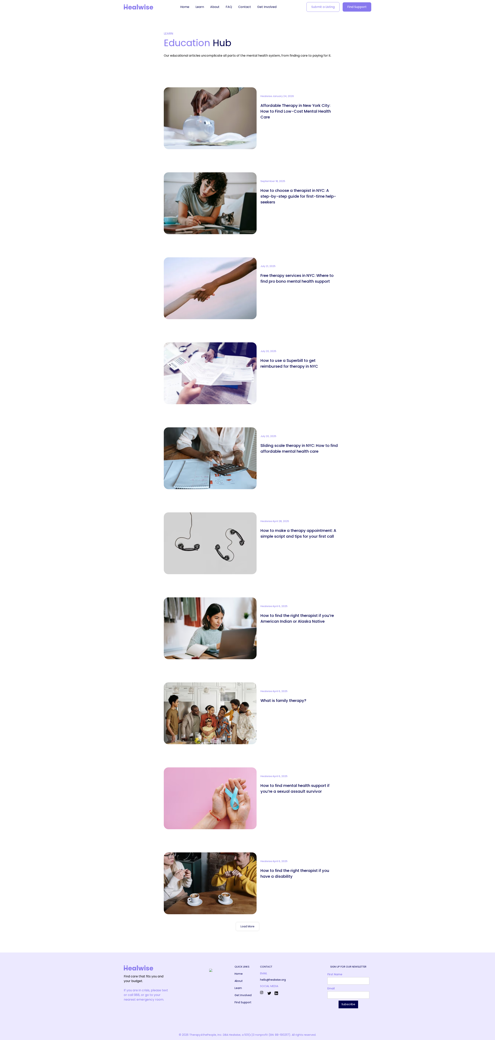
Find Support (357, 7)
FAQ (229, 7)
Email (331, 988)
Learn (199, 7)
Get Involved (267, 7)
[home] (138, 7)
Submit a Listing (323, 7)
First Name (334, 974)
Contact (244, 7)
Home (184, 7)
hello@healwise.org (273, 980)
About (214, 7)
